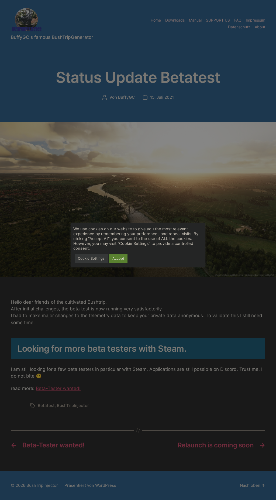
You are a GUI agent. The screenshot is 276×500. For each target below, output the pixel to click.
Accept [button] (118, 258)
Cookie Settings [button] (91, 258)
